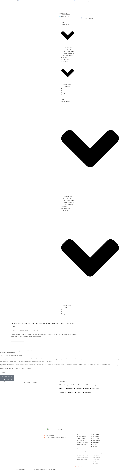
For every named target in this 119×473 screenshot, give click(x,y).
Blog (62, 89)
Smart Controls (67, 49)
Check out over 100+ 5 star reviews (65, 14)
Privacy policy (74, 469)
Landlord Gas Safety (68, 51)
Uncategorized (35, 330)
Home (62, 22)
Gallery (63, 93)
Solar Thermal (67, 84)
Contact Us (64, 95)
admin (14, 330)
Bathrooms (64, 57)
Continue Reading (18, 340)
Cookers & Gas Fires (68, 53)
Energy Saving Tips (68, 55)
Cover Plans (64, 91)
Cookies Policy (83, 469)
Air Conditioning (65, 59)
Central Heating (67, 47)
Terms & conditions (64, 469)
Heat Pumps (66, 86)
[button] (2, 366)
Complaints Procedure (94, 469)
